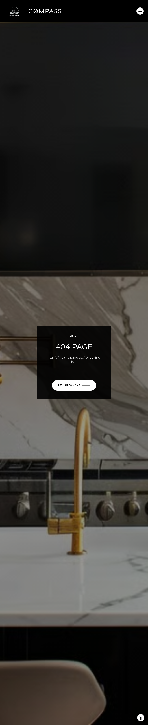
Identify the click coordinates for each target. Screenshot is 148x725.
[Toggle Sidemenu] (140, 11)
